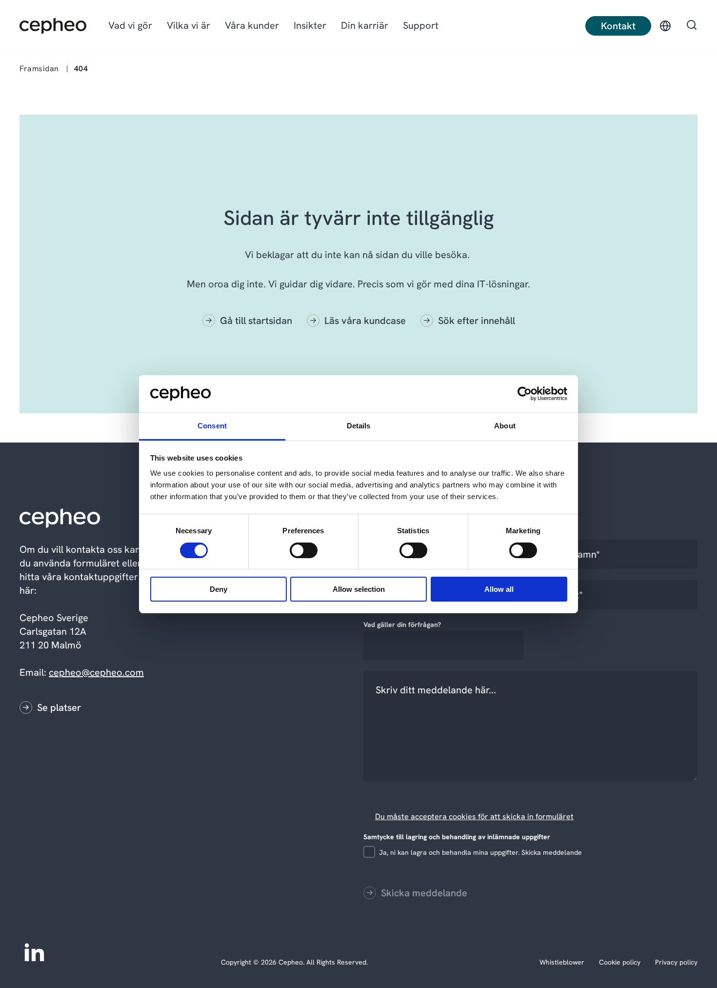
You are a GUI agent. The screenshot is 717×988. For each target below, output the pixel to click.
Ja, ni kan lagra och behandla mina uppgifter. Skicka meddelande (480, 852)
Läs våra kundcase (365, 320)
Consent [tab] (212, 426)
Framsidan (39, 68)
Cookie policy (619, 962)
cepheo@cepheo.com (96, 672)
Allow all (499, 589)
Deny (218, 589)
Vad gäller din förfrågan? (404, 624)
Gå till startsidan (256, 320)
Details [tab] (359, 426)
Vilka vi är (188, 25)
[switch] (295, 548)
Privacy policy (676, 962)
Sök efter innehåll (476, 320)
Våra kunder (252, 25)
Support (420, 25)
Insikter (310, 25)
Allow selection (359, 589)
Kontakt (618, 26)
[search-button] (691, 26)
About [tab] (505, 426)
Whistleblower (561, 962)
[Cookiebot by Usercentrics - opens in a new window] (524, 393)
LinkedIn (34, 951)
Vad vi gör (130, 25)
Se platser (59, 707)
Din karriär (364, 25)
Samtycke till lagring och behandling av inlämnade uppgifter (459, 837)
